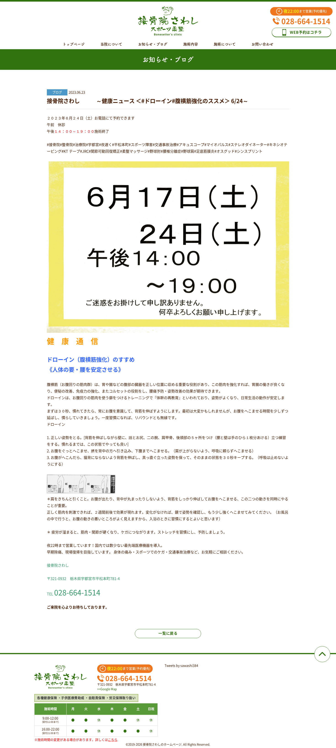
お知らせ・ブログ (152, 44)
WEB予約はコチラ (306, 32)
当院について (111, 44)
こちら (112, 739)
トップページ (74, 44)
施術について (225, 44)
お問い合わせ (262, 44)
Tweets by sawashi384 (181, 665)
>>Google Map (107, 689)
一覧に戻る (168, 633)
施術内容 (190, 44)
